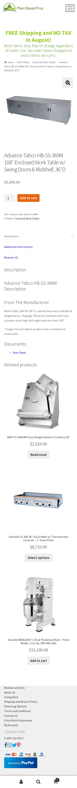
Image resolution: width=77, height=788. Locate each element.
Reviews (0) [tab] (11, 257)
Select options (39, 557)
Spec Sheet (19, 352)
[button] (68, 83)
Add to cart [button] (38, 660)
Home (11, 62)
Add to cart (28, 198)
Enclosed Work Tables (44, 62)
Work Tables (23, 62)
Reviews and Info (14, 688)
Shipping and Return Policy (20, 701)
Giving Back (11, 697)
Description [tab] (11, 236)
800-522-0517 (14, 738)
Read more (38, 454)
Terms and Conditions (17, 711)
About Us (9, 692)
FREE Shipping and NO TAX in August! (38, 36)
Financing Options (15, 706)
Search (38, 782)
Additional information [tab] (18, 247)
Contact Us (11, 715)
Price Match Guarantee (18, 720)
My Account (11, 725)
